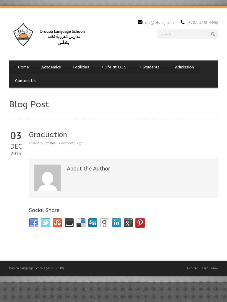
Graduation (48, 135)
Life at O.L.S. (114, 67)
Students (150, 67)
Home (22, 67)
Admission (183, 67)
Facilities (81, 67)
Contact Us (25, 80)
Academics (51, 67)
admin (50, 143)
